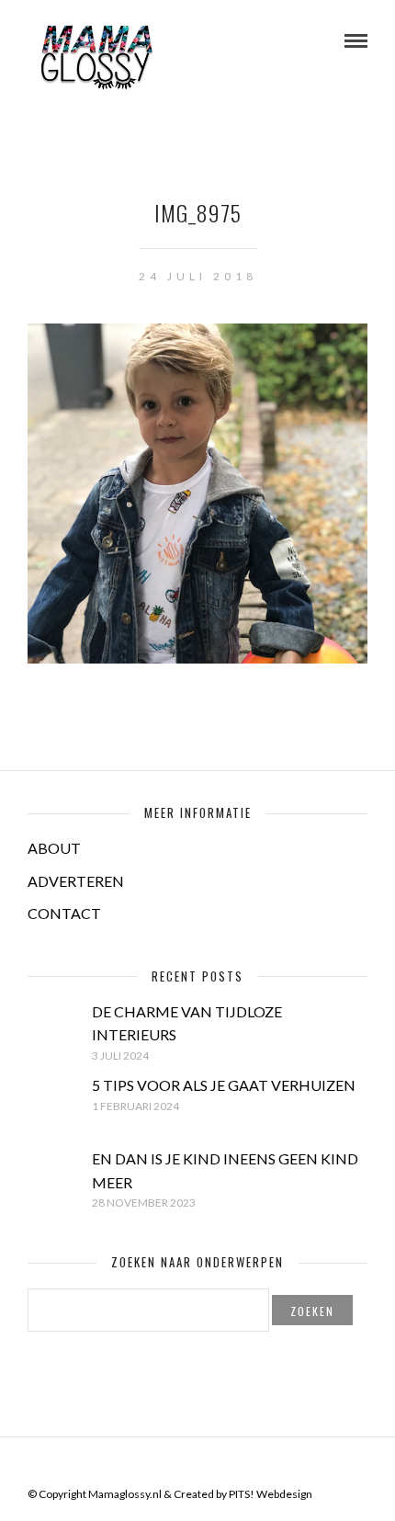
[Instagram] (233, 1465)
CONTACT (64, 913)
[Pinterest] (209, 1465)
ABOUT (54, 848)
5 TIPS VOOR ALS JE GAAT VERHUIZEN (224, 1085)
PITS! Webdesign (270, 1494)
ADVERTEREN (76, 881)
